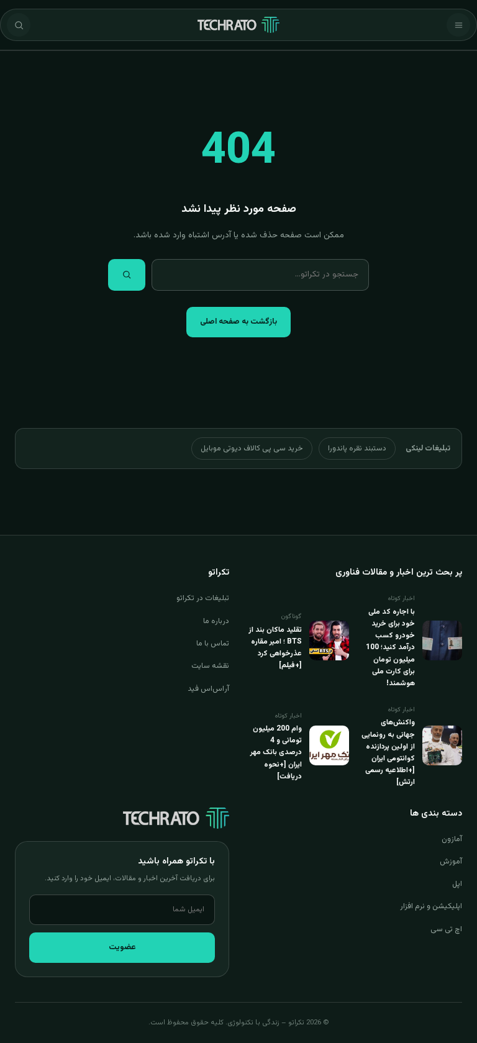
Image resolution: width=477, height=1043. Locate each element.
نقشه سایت (210, 666)
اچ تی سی (446, 929)
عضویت (122, 947)
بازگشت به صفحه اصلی (238, 322)
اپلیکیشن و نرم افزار (431, 906)
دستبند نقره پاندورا (357, 448)
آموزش (451, 861)
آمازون (452, 839)
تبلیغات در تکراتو (202, 598)
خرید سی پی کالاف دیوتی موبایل (252, 448)
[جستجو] (18, 25)
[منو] (458, 25)
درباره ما (216, 621)
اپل (457, 884)
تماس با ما (212, 643)
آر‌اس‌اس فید (208, 689)
